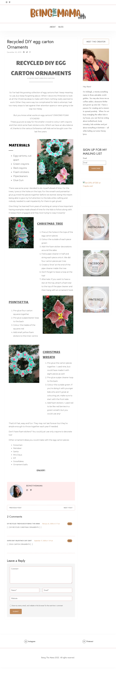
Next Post (68, 508)
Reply (69, 524)
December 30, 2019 (14, 52)
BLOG (60, 27)
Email (85, 158)
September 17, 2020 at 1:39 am (43, 541)
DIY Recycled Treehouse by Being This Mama (23, 524)
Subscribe (96, 168)
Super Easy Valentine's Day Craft (19, 541)
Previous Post (15, 508)
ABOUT (53, 27)
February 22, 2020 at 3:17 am (51, 524)
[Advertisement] (58, 683)
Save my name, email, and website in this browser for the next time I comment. (37, 605)
